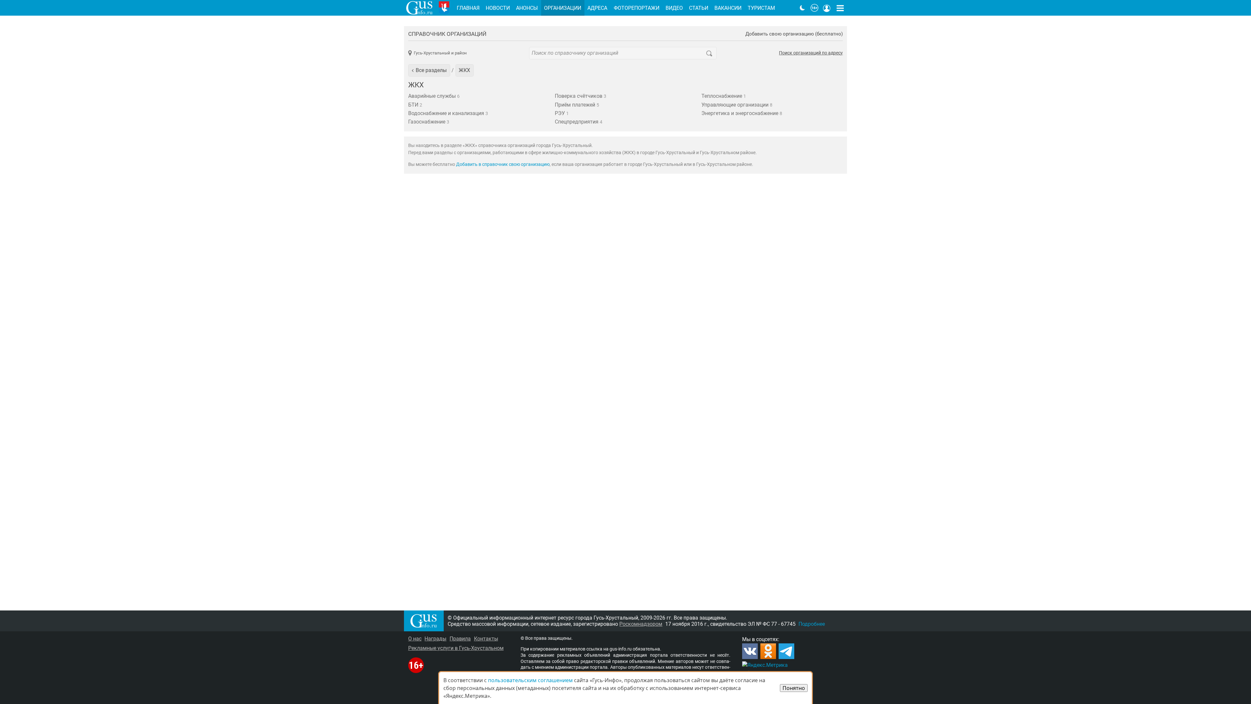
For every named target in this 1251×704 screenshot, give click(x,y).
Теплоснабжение (723, 96)
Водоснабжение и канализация (448, 113)
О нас (415, 639)
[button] (429, 70)
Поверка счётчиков (580, 96)
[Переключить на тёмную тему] (802, 8)
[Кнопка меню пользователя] (827, 8)
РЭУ (562, 113)
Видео (674, 8)
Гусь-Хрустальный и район (440, 53)
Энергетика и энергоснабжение (741, 113)
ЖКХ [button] (464, 70)
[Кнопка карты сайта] (840, 8)
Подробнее (811, 624)
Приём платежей (577, 105)
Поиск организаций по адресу (811, 53)
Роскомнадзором (640, 624)
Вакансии (727, 8)
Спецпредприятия (578, 122)
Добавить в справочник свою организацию (503, 164)
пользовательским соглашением (530, 680)
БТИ (415, 105)
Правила (460, 639)
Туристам (761, 8)
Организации (562, 8)
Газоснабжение (428, 122)
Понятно (794, 688)
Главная (468, 8)
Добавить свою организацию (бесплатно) (794, 34)
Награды (435, 639)
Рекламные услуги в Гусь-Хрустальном (456, 648)
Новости (498, 8)
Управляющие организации (736, 105)
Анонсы (527, 8)
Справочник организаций (447, 34)
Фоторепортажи (636, 8)
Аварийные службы (434, 96)
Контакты (486, 639)
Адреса (597, 8)
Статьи (698, 8)
